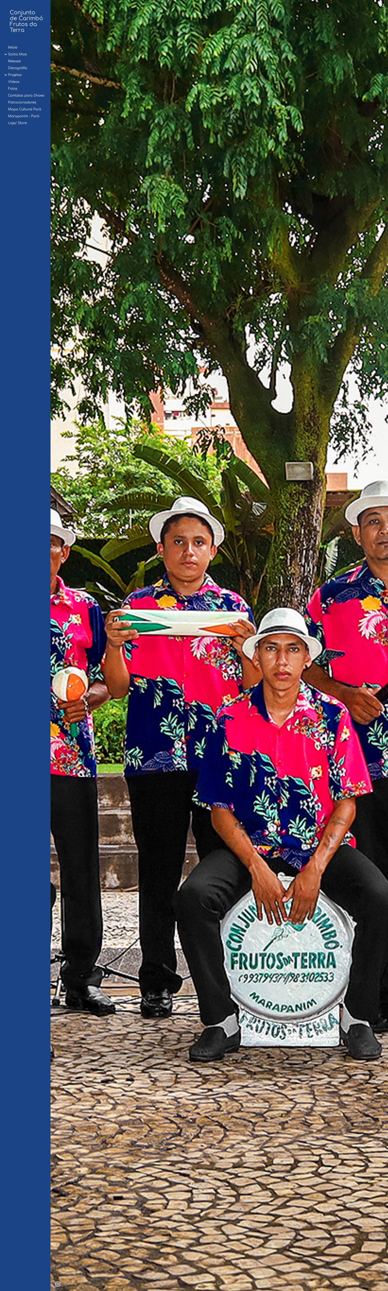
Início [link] (12, 47)
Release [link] (14, 61)
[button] (383, 6)
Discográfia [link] (17, 68)
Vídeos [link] (13, 82)
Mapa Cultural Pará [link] (24, 109)
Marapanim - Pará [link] (23, 116)
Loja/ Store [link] (17, 123)
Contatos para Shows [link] (26, 95)
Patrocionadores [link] (22, 102)
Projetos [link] (15, 75)
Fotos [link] (12, 89)
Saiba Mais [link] (17, 54)
